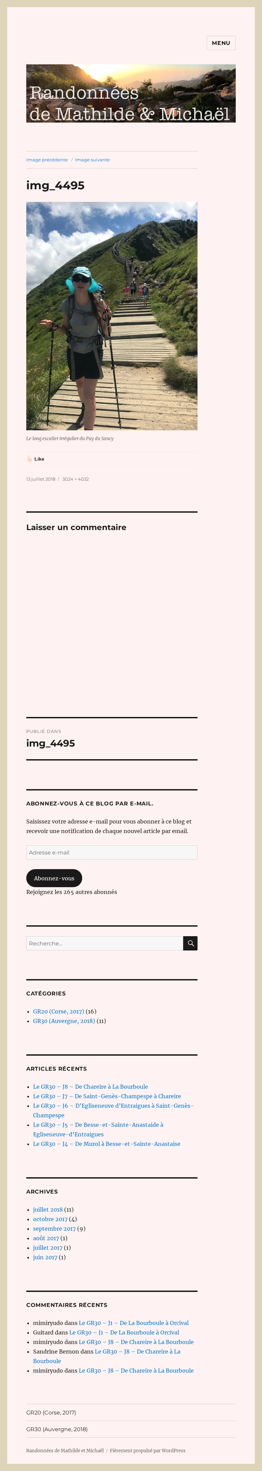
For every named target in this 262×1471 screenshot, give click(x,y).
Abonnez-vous (54, 878)
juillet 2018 (48, 1209)
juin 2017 (45, 1257)
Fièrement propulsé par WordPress (148, 1451)
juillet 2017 (47, 1247)
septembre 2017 (54, 1228)
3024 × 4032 (75, 479)
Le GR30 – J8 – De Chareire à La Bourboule (90, 1086)
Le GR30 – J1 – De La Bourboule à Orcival (134, 1323)
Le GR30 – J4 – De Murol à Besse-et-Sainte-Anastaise (106, 1143)
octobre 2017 (50, 1219)
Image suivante (92, 159)
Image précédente (47, 159)
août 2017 (46, 1238)
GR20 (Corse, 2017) (58, 1011)
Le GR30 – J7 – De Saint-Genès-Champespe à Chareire (107, 1096)
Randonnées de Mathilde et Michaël (65, 1451)
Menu (221, 43)
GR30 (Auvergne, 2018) (64, 1021)
